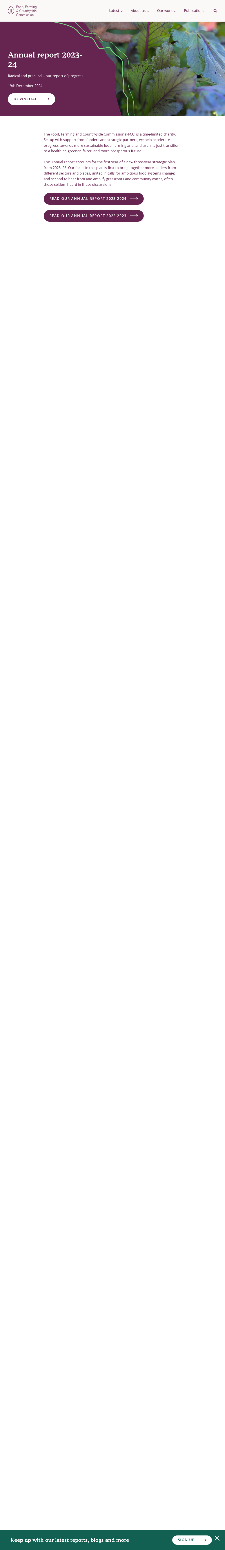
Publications (194, 10)
